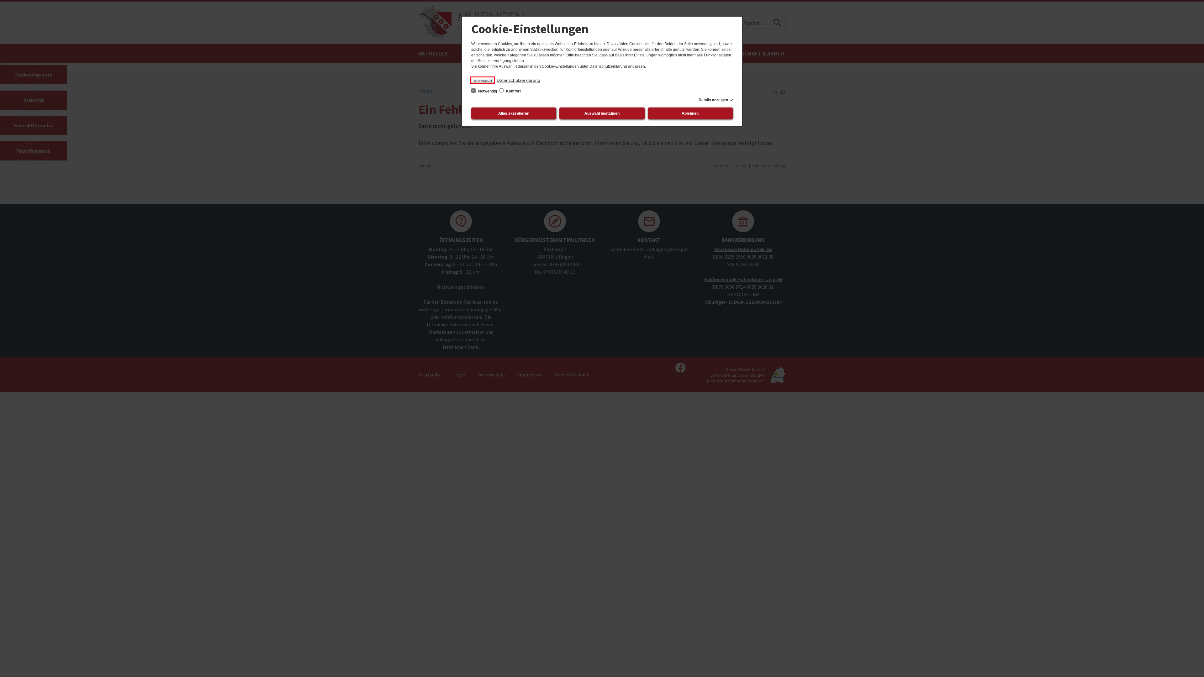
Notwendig (487, 91)
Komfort (513, 91)
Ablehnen (690, 113)
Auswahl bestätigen (602, 113)
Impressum (482, 80)
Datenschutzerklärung (518, 80)
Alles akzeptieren (513, 113)
